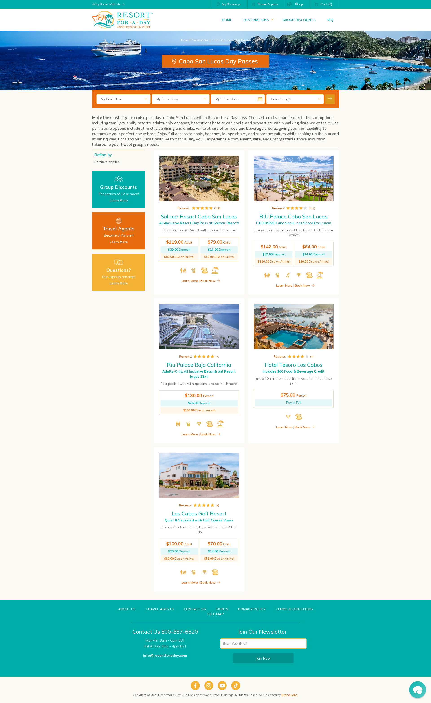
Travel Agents (159, 609)
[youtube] (222, 685)
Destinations (200, 40)
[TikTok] (235, 685)
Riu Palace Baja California (199, 364)
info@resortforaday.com (165, 655)
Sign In (222, 609)
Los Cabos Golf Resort (199, 513)
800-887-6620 (179, 631)
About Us (127, 609)
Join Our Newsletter (262, 631)
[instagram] (208, 685)
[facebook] (195, 685)
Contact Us (195, 609)
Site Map (215, 614)
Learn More (119, 200)
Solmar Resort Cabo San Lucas (199, 216)
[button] (417, 689)
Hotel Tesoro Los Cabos (294, 364)
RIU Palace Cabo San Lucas (293, 216)
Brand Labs (289, 695)
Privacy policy (252, 609)
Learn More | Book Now (198, 281)
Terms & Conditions (294, 609)
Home (184, 40)
